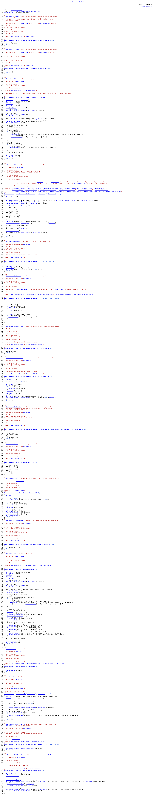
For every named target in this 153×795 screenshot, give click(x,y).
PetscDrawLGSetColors (71, 191)
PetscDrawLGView (17, 190)
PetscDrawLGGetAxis (12, 16)
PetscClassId (8, 12)
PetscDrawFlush (11, 155)
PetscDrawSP (43, 97)
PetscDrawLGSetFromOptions (112, 191)
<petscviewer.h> (16, 10)
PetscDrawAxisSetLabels (64, 294)
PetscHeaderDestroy (12, 515)
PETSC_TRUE (30, 784)
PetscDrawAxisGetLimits (15, 614)
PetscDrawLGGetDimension (67, 190)
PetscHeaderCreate (12, 200)
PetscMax (13, 119)
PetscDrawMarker (16, 137)
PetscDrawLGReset (31, 190)
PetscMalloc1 (10, 268)
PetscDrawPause (11, 157)
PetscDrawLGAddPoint (34, 188)
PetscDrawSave (61, 663)
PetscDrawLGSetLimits (54, 191)
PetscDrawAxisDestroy (13, 512)
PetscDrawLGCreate (17, 36)
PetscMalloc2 (10, 221)
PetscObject (31, 110)
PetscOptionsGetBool (12, 789)
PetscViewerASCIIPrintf (15, 712)
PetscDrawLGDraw (16, 90)
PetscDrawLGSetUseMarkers (36, 191)
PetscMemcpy (9, 269)
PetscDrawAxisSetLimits (13, 121)
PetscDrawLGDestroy (18, 188)
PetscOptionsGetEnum (12, 781)
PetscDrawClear (11, 116)
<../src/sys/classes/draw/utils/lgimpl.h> (25, 11)
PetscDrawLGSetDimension (48, 190)
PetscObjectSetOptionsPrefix (15, 748)
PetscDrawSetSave (48, 663)
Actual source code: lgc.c (77, 1)
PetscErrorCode (9, 40)
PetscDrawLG (24, 23)
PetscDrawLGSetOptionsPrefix (91, 191)
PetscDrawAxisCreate (12, 231)
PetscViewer (41, 694)
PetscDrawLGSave (100, 188)
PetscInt (42, 194)
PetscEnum (89, 781)
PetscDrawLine (14, 134)
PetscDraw (43, 52)
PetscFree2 (9, 384)
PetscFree (9, 266)
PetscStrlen (12, 618)
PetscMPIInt (9, 104)
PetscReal (9, 101)
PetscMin (13, 118)
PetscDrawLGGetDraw (12, 49)
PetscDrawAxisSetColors (45, 294)
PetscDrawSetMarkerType (15, 785)
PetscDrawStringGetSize (15, 616)
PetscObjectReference (13, 205)
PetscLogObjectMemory (13, 223)
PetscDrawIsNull (11, 108)
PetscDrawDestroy (11, 514)
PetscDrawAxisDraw (12, 122)
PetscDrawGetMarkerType (13, 780)
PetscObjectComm (21, 110)
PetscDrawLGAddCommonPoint (53, 188)
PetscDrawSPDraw (30, 90)
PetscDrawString (13, 634)
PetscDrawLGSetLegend (85, 190)
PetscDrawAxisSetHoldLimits (83, 294)
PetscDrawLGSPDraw (12, 78)
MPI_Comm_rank (10, 110)
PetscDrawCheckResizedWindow (15, 114)
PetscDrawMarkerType (12, 776)
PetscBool (9, 102)
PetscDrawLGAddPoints (71, 188)
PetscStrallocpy (13, 317)
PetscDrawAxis (45, 23)
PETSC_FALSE (22, 228)
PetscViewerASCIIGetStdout (16, 707)
